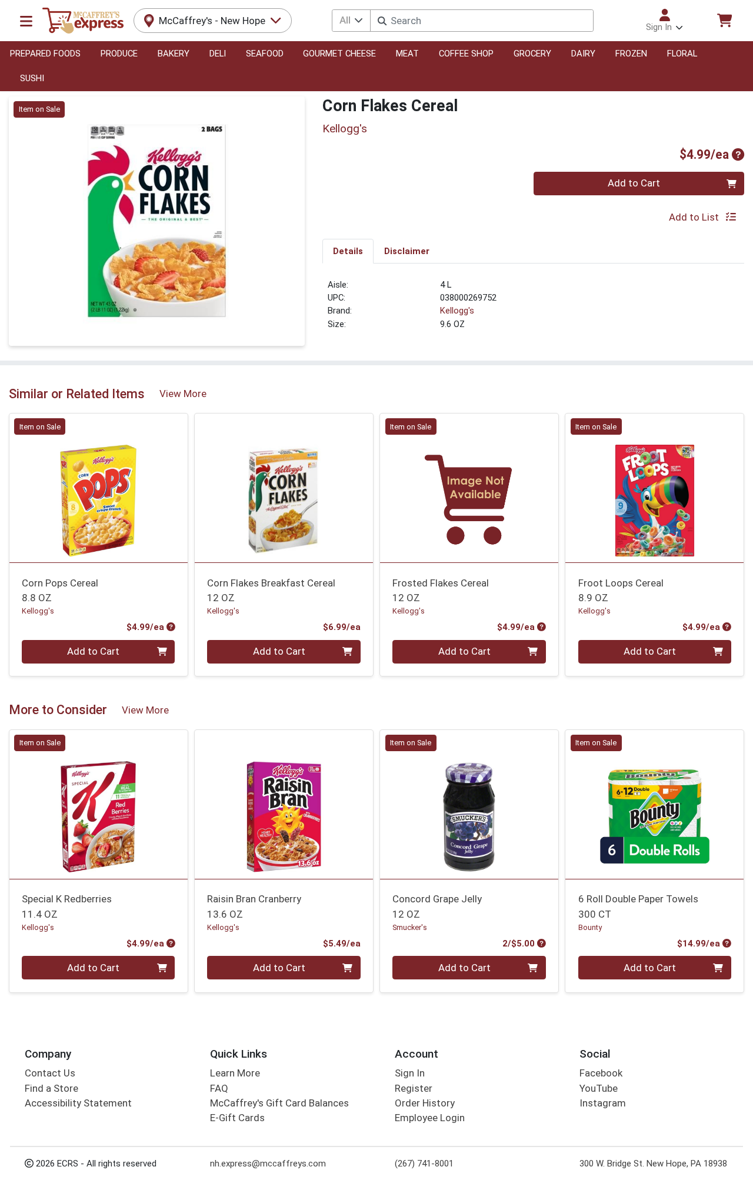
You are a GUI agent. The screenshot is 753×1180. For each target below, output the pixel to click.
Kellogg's (457, 310)
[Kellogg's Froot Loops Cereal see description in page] (654, 488)
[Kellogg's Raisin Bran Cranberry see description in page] (283, 804)
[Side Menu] (26, 20)
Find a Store (51, 1088)
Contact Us (50, 1073)
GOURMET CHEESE (339, 53)
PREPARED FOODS (45, 53)
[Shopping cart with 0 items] (724, 20)
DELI (217, 53)
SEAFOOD (265, 53)
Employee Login (430, 1118)
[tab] (348, 250)
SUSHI (32, 78)
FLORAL (682, 53)
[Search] (382, 20)
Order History (425, 1103)
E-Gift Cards (237, 1118)
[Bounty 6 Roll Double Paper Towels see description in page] (654, 804)
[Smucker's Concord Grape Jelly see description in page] (469, 804)
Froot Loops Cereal (621, 590)
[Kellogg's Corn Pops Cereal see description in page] (98, 488)
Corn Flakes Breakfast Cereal (271, 590)
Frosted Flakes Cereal (440, 590)
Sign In (410, 1073)
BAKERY (173, 53)
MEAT (407, 53)
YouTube (598, 1088)
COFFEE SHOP (466, 53)
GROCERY (532, 53)
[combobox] (481, 20)
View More (182, 393)
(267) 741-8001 (424, 1163)
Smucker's (409, 927)
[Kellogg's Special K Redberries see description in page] (98, 804)
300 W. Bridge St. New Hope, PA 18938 (653, 1163)
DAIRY (583, 53)
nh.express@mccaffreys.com (268, 1163)
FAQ (219, 1088)
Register (413, 1088)
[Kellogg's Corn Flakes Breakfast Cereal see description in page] (283, 488)
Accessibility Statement (78, 1103)
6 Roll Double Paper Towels (638, 906)
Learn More (235, 1073)
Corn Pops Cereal (60, 590)
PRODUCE (119, 53)
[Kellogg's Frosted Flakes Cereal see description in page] (469, 488)
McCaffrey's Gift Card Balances (279, 1103)
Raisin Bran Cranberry (254, 906)
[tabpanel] (533, 309)
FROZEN (631, 53)
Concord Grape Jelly (437, 906)
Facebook (600, 1073)
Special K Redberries (67, 906)
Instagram (602, 1103)
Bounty (590, 927)
